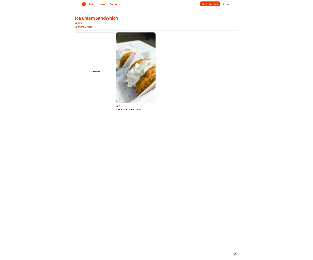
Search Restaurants (210, 4)
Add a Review (94, 71)
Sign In (226, 4)
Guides (102, 4)
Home (91, 4)
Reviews (113, 4)
